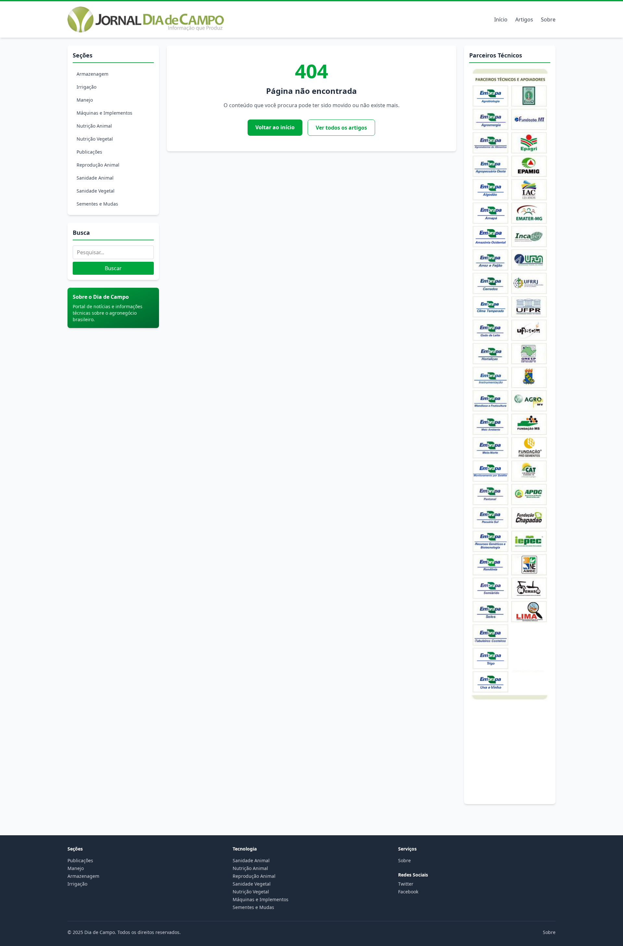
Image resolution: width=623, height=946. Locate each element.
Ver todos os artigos (341, 127)
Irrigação (86, 87)
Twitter (405, 884)
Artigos (524, 19)
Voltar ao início (275, 127)
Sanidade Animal (95, 178)
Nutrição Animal (94, 126)
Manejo (85, 100)
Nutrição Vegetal (95, 139)
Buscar (113, 268)
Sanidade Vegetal (96, 191)
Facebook (408, 892)
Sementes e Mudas (97, 204)
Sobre (548, 19)
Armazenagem (92, 74)
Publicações (89, 152)
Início (500, 19)
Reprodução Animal (98, 165)
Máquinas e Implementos (104, 113)
